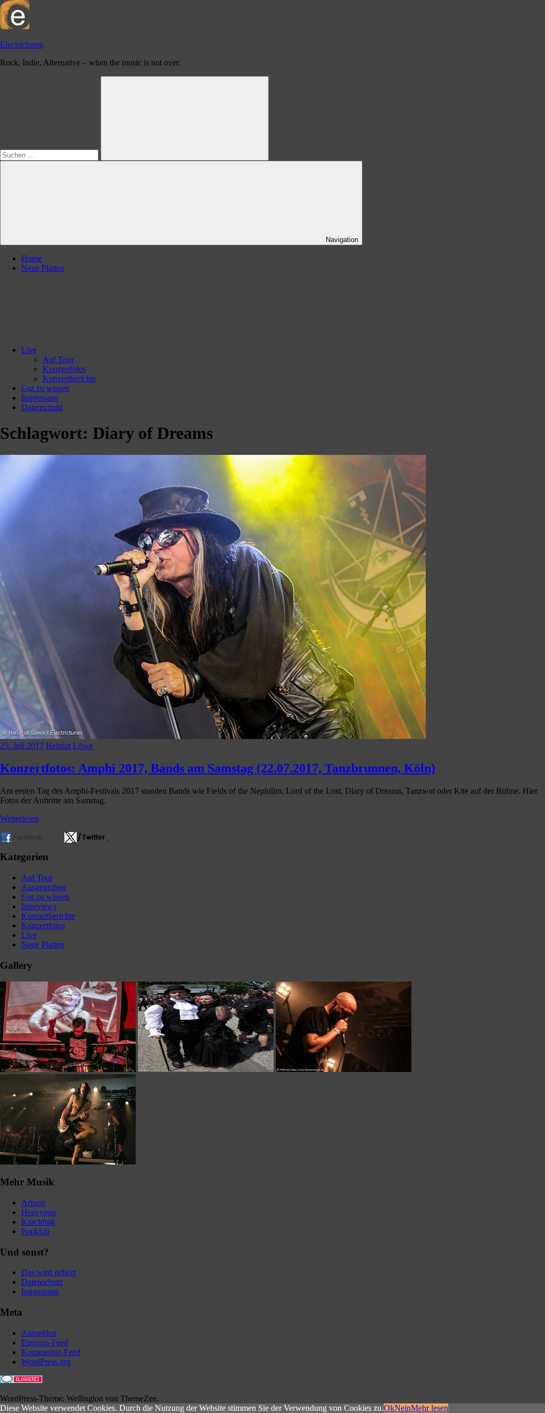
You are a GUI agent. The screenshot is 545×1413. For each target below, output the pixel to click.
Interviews (38, 906)
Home (31, 258)
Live (29, 349)
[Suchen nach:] (50, 154)
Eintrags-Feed (44, 1342)
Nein (402, 1407)
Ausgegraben (43, 887)
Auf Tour (58, 359)
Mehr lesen (429, 1407)
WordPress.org (46, 1361)
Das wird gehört (48, 1272)
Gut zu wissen (45, 388)
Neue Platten (42, 267)
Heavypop (38, 1212)
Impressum (39, 397)
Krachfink (38, 1221)
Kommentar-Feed (50, 1352)
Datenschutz (42, 407)
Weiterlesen (19, 818)
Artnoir (33, 1202)
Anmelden (38, 1332)
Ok (389, 1407)
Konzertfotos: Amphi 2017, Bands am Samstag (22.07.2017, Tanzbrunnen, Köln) (217, 768)
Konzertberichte (69, 378)
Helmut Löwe (69, 745)
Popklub (35, 1231)
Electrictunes (21, 44)
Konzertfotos (64, 368)
